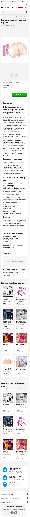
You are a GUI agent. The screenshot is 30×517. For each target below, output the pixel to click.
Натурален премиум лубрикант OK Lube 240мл (21, 322)
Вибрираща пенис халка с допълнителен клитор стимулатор (21, 345)
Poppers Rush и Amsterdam (7, 345)
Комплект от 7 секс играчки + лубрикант (20, 298)
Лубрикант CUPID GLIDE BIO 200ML (21, 368)
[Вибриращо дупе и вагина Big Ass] (14, 50)
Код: (2, 25)
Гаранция (12, 483)
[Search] (26, 12)
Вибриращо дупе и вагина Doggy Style (7, 368)
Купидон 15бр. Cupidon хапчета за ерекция (7, 322)
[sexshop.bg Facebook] (12, 512)
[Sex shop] (7, 7)
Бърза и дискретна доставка (15, 468)
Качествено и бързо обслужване (15, 476)
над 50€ (16, 4)
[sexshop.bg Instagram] (15, 512)
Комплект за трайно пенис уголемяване (6, 298)
